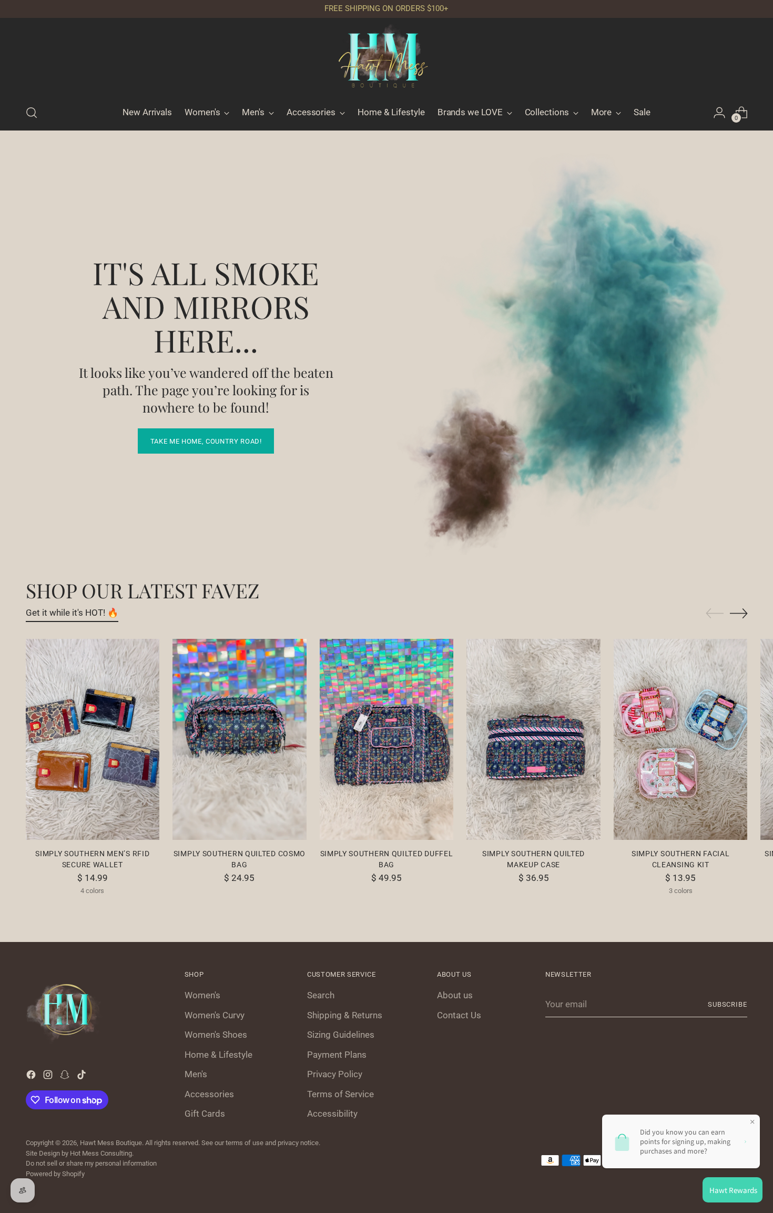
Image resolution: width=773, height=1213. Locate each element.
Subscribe (728, 1004)
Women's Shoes (216, 1034)
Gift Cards (205, 1113)
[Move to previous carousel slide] (715, 614)
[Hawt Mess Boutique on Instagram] (49, 1076)
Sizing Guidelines (340, 1034)
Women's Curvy (215, 1015)
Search (320, 995)
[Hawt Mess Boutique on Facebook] (32, 1076)
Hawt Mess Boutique (111, 1143)
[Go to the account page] (719, 112)
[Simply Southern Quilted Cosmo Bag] (239, 739)
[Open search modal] (31, 112)
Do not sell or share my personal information (91, 1163)
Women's (202, 995)
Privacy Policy (334, 1074)
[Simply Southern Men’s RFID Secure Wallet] (93, 739)
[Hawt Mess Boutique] (386, 59)
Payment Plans (337, 1054)
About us (455, 995)
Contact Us (459, 1015)
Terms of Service (340, 1094)
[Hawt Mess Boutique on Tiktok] (82, 1076)
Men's (196, 1074)
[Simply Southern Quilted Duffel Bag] (387, 739)
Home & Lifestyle (218, 1054)
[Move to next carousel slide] (739, 613)
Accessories (209, 1094)
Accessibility (332, 1113)
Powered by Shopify (55, 1174)
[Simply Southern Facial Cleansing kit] (681, 739)
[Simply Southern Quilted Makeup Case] (533, 739)
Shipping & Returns (344, 1015)
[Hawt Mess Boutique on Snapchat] (65, 1076)
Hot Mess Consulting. (102, 1153)
